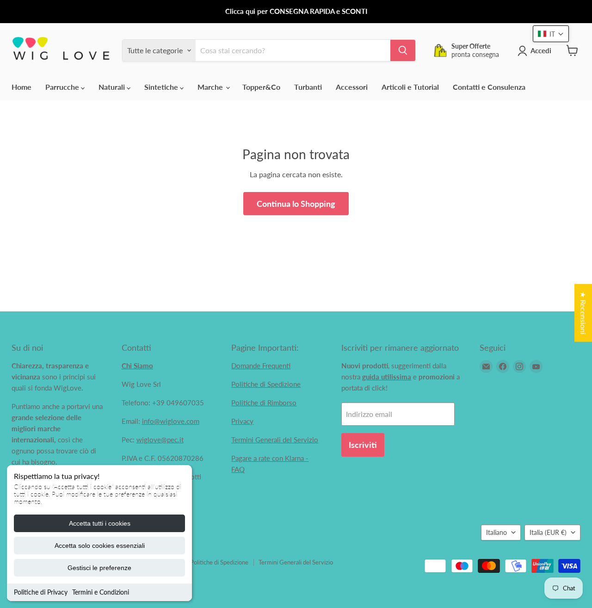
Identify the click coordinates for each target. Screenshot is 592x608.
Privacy (242, 421)
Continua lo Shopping (296, 204)
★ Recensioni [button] (583, 313)
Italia (548, 532)
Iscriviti (363, 445)
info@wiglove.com (170, 421)
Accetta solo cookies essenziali (100, 545)
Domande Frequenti (260, 365)
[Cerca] (402, 50)
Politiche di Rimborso (263, 402)
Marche (211, 86)
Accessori (352, 86)
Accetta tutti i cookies (99, 523)
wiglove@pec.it (160, 439)
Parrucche (63, 86)
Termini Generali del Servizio (274, 439)
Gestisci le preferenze (99, 567)
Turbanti (308, 86)
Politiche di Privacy (41, 592)
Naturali (113, 86)
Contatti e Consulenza (489, 86)
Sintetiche (162, 86)
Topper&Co (261, 86)
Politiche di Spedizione (266, 384)
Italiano (496, 532)
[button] (550, 34)
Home (21, 86)
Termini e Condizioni (100, 592)
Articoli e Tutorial (410, 86)
